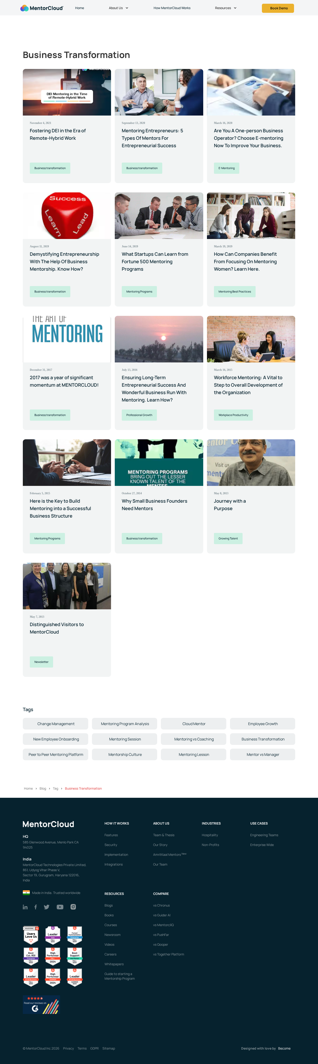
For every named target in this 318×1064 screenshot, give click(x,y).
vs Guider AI (161, 915)
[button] (119, 8)
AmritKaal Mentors (169, 854)
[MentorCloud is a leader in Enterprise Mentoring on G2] (75, 935)
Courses (111, 925)
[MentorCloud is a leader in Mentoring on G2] (53, 956)
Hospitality (210, 835)
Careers (110, 954)
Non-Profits (210, 844)
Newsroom (113, 934)
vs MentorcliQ (163, 925)
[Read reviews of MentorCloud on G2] (41, 1004)
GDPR (94, 1048)
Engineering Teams (264, 835)
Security (111, 844)
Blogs (109, 905)
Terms (82, 1048)
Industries (211, 823)
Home (79, 8)
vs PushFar (161, 934)
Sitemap (108, 1048)
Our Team (160, 864)
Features (111, 835)
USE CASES (259, 823)
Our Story (160, 844)
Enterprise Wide (262, 844)
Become (284, 1048)
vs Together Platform (168, 954)
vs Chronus (161, 905)
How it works (117, 823)
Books (109, 915)
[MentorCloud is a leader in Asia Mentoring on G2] (53, 935)
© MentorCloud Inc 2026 (41, 1048)
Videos (109, 944)
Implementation (116, 854)
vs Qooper (160, 944)
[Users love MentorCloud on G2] (31, 935)
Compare (161, 893)
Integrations (114, 864)
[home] (41, 7)
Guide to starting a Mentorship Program (120, 976)
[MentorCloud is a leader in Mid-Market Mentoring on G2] (75, 956)
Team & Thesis (163, 835)
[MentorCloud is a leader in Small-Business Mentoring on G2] (31, 977)
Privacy (68, 1048)
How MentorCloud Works (172, 8)
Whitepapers (114, 964)
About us (161, 823)
